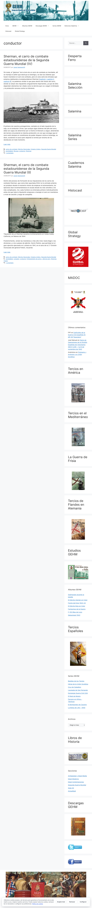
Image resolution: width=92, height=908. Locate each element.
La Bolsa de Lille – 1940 (76, 708)
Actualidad (72, 791)
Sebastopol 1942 (74, 615)
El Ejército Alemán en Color (77, 600)
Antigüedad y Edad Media (77, 776)
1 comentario (9, 153)
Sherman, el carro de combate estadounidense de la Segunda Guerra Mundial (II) (26, 168)
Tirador (6, 261)
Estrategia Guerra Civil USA (78, 693)
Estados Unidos (36, 149)
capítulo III (7, 81)
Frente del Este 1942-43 (77, 603)
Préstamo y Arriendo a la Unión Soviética (77, 354)
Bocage (16, 151)
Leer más (7, 144)
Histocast (8, 31)
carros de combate (11, 149)
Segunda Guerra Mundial (48, 149)
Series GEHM (57, 26)
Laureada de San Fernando (78, 690)
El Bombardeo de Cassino (77, 705)
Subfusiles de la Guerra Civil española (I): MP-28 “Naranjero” (77, 335)
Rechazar (72, 902)
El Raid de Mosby (74, 696)
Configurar (83, 902)
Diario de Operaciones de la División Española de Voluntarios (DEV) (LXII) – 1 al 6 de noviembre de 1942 (77, 344)
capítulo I (43, 79)
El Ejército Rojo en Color (76, 606)
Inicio (7, 26)
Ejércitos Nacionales (24, 149)
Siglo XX (71, 788)
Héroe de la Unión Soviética (78, 684)
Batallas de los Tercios (76, 681)
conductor (22, 151)
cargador (16, 259)
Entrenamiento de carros (34, 259)
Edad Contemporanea (76, 782)
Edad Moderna (73, 779)
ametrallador (9, 151)
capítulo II (50, 79)
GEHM (14, 26)
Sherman (28, 151)
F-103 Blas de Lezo (75, 612)
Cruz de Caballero (74, 687)
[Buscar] (85, 43)
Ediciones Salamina (71, 26)
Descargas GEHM (41, 26)
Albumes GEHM (27, 26)
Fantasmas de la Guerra (76, 609)
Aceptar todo (61, 902)
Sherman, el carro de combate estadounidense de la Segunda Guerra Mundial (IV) (26, 60)
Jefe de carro (46, 259)
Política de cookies (37, 904)
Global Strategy (20, 31)
